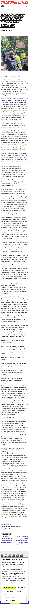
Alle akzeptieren (10, 588)
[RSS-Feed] (21, 556)
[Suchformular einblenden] (27, 6)
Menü (2, 6)
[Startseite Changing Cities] (14, 2)
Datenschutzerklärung (16, 580)
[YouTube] (5, 556)
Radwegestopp (5, 528)
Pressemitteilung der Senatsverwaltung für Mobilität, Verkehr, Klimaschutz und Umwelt (14, 100)
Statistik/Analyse (10, 597)
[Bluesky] (17, 556)
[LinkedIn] (9, 556)
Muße (3, 480)
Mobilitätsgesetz (15, 526)
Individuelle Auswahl (14, 591)
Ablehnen (21, 588)
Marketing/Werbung (10, 600)
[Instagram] (2, 556)
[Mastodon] (13, 556)
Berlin (10, 31)
